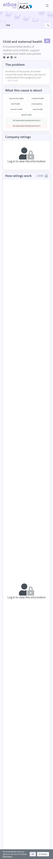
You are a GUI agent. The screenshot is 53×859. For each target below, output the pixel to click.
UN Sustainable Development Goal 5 (26, 126)
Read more (7, 856)
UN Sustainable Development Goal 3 (26, 120)
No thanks (43, 854)
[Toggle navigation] (46, 6)
